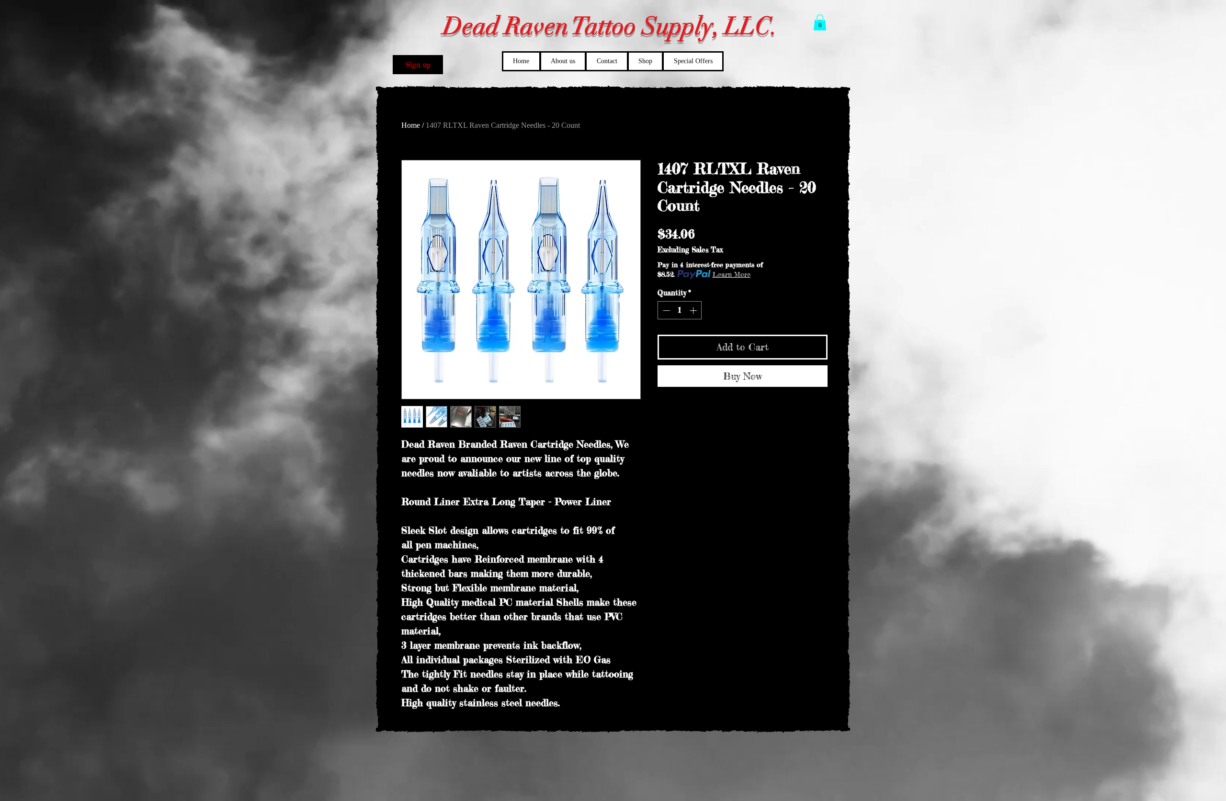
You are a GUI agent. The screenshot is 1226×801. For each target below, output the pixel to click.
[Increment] (694, 310)
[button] (418, 64)
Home (410, 125)
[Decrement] (665, 310)
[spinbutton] (680, 310)
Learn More (731, 274)
